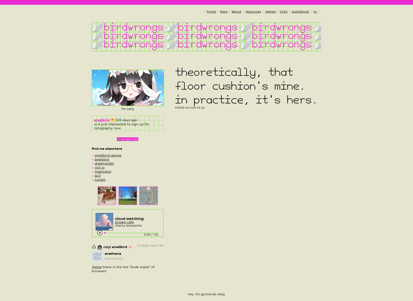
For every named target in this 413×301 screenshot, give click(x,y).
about (236, 12)
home (211, 12)
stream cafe (124, 222)
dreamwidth (104, 163)
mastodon (103, 172)
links (284, 12)
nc (315, 12)
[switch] (100, 233)
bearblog (102, 159)
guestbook (300, 12)
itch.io (100, 168)
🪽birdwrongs (127, 26)
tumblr (100, 180)
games (270, 12)
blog (224, 12)
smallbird (101, 120)
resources (253, 12)
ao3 (98, 176)
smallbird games (108, 155)
